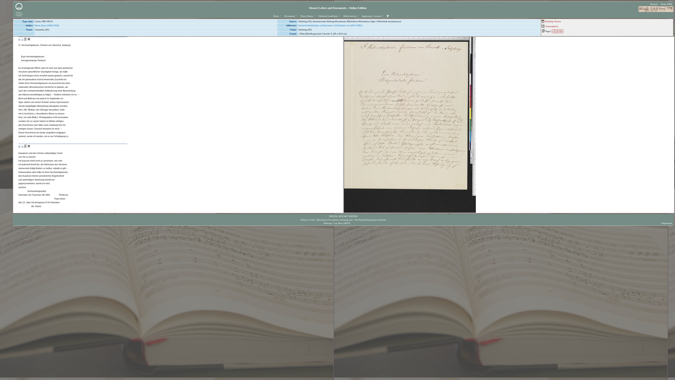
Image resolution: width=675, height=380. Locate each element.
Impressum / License (371, 16)
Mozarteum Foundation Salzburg (332, 219)
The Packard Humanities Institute (370, 219)
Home (276, 16)
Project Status (306, 16)
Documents (289, 16)
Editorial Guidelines (328, 16)
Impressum (667, 223)
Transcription (551, 26)
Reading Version (553, 21)
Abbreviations (350, 16)
